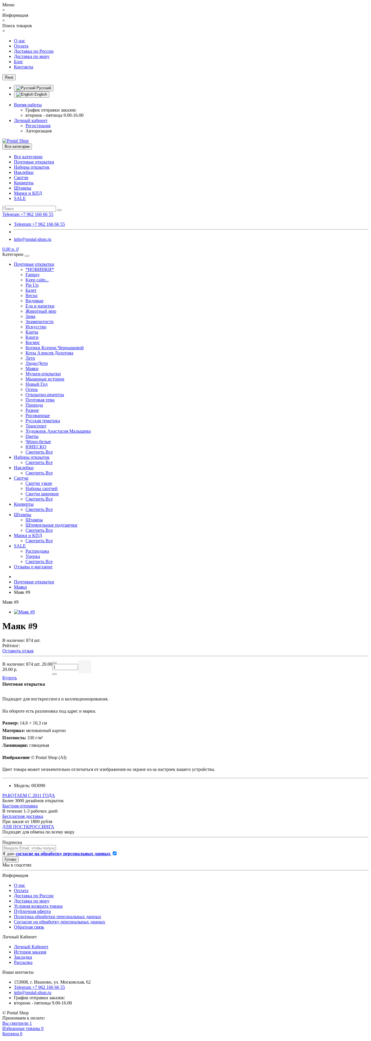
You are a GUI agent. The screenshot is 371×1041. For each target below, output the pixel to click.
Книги (32, 337)
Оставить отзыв (18, 650)
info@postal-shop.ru (32, 239)
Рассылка (23, 962)
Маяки (32, 368)
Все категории (28, 156)
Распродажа (37, 551)
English (40, 94)
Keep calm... (37, 279)
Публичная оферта (32, 911)
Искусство (36, 326)
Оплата (21, 45)
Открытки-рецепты (45, 394)
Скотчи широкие (42, 493)
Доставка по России (34, 51)
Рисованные (38, 415)
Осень (32, 389)
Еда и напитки (40, 305)
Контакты (23, 66)
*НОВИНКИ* (40, 269)
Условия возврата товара (38, 906)
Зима (30, 316)
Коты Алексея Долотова (49, 352)
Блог (18, 61)
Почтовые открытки (34, 161)
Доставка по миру (32, 56)
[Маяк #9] (24, 611)
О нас (19, 40)
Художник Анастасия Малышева (58, 431)
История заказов (30, 951)
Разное (32, 410)
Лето (30, 358)
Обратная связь (29, 926)
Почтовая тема (40, 399)
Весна (31, 295)
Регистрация (38, 125)
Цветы (32, 436)
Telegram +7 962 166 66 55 (39, 224)
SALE (20, 198)
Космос (33, 342)
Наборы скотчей (42, 488)
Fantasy (33, 274)
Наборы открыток (32, 167)
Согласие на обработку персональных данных (59, 921)
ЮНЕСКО (36, 446)
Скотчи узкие (39, 483)
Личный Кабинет (31, 946)
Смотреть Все (39, 451)
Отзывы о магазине (33, 566)
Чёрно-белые (38, 441)
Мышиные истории (45, 378)
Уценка (33, 556)
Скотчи (21, 177)
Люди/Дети (37, 363)
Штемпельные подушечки (51, 525)
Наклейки (24, 172)
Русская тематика (43, 420)
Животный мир (41, 311)
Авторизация (39, 130)
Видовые (34, 300)
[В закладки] (84, 667)
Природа (34, 405)
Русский (43, 88)
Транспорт (36, 425)
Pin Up (32, 285)
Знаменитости (40, 321)
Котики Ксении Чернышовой (55, 347)
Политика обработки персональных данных (57, 916)
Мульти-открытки (43, 373)
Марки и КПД (28, 193)
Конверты (24, 182)
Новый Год (37, 384)
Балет (31, 290)
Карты (32, 332)
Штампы (22, 187)
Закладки (23, 957)
